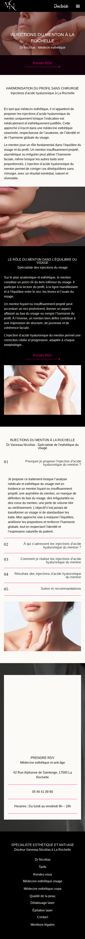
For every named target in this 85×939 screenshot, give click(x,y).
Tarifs (42, 867)
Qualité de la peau (42, 896)
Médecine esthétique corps (42, 888)
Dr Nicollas (42, 859)
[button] (78, 6)
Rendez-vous (42, 874)
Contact (42, 917)
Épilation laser (42, 910)
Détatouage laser (42, 902)
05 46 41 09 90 (42, 791)
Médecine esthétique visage (42, 881)
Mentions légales (43, 924)
